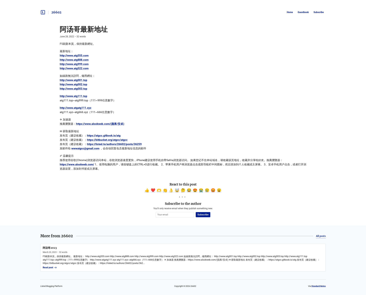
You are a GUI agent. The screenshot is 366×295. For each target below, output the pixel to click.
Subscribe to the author (183, 204)
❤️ (153, 190)
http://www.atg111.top (73, 96)
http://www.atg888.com (74, 59)
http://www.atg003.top (73, 88)
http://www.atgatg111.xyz (75, 107)
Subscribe (319, 12)
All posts (321, 236)
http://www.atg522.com (74, 68)
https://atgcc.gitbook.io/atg (104, 135)
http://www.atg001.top (73, 80)
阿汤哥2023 (50, 247)
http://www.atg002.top (73, 84)
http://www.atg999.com (74, 64)
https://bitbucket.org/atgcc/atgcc (107, 139)
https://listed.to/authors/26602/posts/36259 (114, 144)
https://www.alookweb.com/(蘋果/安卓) (100, 123)
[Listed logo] (43, 12)
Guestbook (303, 12)
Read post (48, 267)
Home (290, 12)
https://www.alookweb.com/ (77, 164)
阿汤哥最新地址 (84, 29)
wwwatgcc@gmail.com (85, 148)
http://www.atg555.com (74, 55)
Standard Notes (318, 286)
